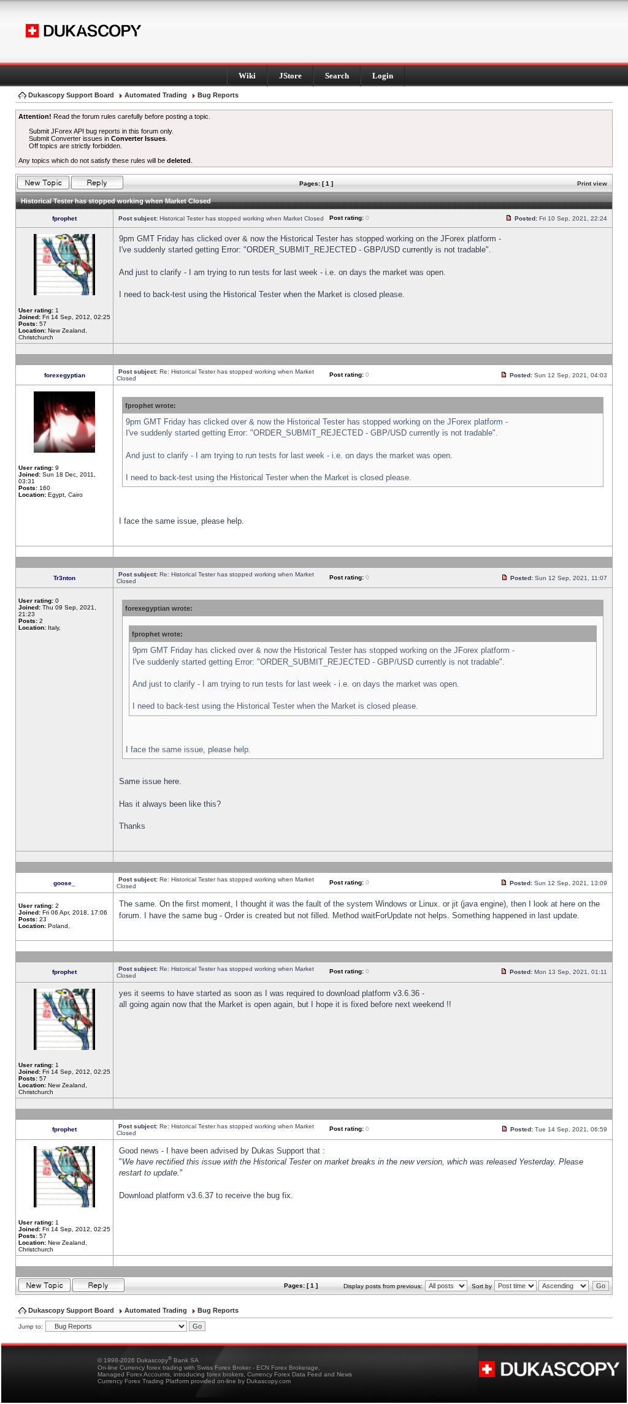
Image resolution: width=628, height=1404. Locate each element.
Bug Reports (218, 95)
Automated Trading (155, 95)
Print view (592, 183)
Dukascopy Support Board (71, 95)
